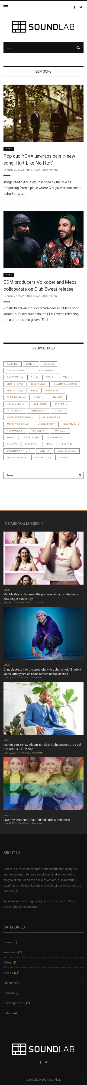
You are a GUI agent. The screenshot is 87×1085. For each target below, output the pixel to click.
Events (7, 942)
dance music (47, 371)
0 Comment (50, 170)
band (30, 364)
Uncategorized (13, 1003)
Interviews (10, 952)
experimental (16, 397)
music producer (18, 424)
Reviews (9, 993)
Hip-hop (57, 397)
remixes (31, 444)
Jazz (59, 411)
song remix (43, 457)
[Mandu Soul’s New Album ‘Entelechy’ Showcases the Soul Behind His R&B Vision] (43, 710)
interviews (38, 411)
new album (71, 424)
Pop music (31, 437)
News (9, 149)
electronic (38, 384)
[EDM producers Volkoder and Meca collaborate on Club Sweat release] (43, 239)
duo (50, 377)
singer (67, 444)
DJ (34, 377)
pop (11, 437)
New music (15, 431)
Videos (8, 1013)
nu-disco (60, 431)
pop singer (55, 437)
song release (67, 451)
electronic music (65, 384)
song (45, 451)
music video (46, 424)
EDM (67, 377)
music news (52, 417)
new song (38, 431)
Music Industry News (21, 417)
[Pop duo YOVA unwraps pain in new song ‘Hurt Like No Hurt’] (43, 113)
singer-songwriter (19, 451)
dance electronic (18, 371)
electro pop (15, 391)
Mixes (7, 962)
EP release (53, 391)
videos (64, 457)
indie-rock (40, 404)
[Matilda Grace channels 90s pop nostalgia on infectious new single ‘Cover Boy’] (43, 559)
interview (15, 411)
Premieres (10, 982)
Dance (49, 364)
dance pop (15, 377)
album (12, 364)
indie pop (61, 404)
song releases (17, 457)
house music (16, 404)
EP (34, 391)
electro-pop (15, 384)
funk (38, 397)
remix (12, 444)
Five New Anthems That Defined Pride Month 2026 (36, 820)
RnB (49, 444)
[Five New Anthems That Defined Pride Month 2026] (43, 785)
